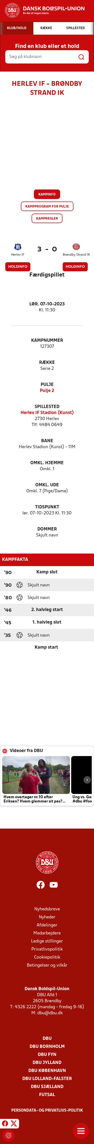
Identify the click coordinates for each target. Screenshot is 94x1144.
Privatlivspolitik (47, 949)
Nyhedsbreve (47, 909)
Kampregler (47, 218)
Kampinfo (47, 194)
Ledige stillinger (47, 941)
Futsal (47, 1095)
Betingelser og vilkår (47, 965)
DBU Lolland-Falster (47, 1079)
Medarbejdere (47, 933)
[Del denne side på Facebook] (5, 1124)
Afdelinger (47, 925)
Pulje (47, 385)
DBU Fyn (47, 1055)
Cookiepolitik (47, 957)
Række (47, 363)
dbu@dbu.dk (50, 1013)
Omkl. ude (47, 485)
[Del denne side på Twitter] (14, 1124)
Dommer (47, 529)
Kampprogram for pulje (47, 206)
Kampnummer (47, 341)
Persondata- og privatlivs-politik (47, 1110)
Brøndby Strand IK (76, 254)
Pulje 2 (47, 391)
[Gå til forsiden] (42, 10)
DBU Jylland (47, 1063)
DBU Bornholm (47, 1047)
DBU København (47, 1071)
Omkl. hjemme (47, 463)
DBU (47, 1039)
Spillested (47, 407)
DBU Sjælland (47, 1087)
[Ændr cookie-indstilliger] (9, 1135)
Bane (47, 441)
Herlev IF (17, 254)
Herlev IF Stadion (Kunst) (47, 413)
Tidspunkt (47, 507)
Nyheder (47, 917)
